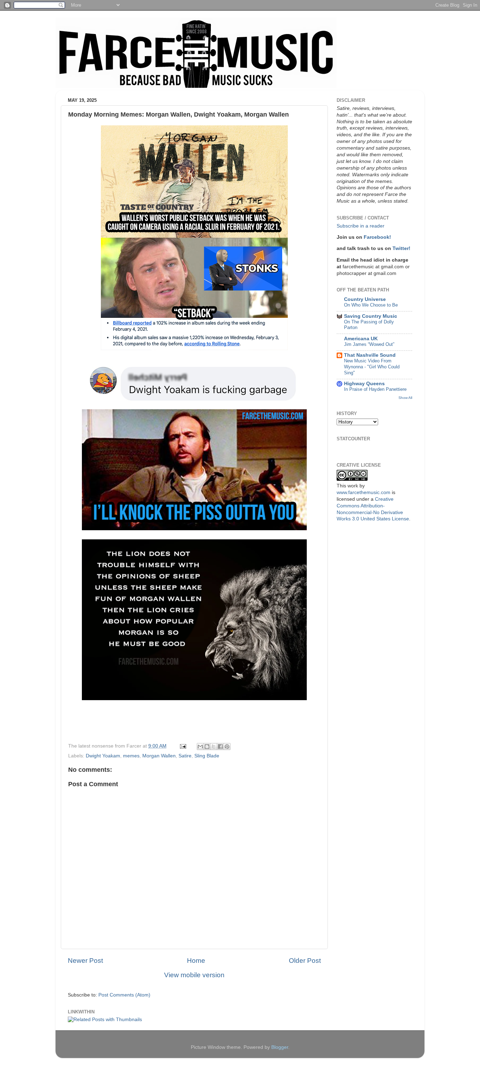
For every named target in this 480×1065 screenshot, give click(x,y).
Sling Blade (206, 755)
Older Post (305, 960)
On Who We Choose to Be (371, 305)
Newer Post (85, 960)
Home (196, 960)
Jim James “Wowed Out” (369, 344)
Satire (185, 755)
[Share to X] (213, 746)
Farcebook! (377, 237)
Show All (405, 398)
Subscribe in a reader (360, 226)
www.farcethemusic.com (363, 492)
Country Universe (365, 299)
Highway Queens (364, 383)
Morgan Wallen (159, 755)
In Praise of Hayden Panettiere (375, 389)
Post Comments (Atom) (124, 995)
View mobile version (194, 975)
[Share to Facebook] (220, 746)
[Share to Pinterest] (227, 746)
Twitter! (401, 248)
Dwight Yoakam (103, 755)
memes (131, 755)
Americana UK (361, 338)
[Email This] (200, 746)
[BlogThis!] (206, 746)
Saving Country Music (370, 316)
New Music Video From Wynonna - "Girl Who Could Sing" (372, 366)
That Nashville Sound (370, 355)
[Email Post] (182, 746)
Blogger (279, 1047)
